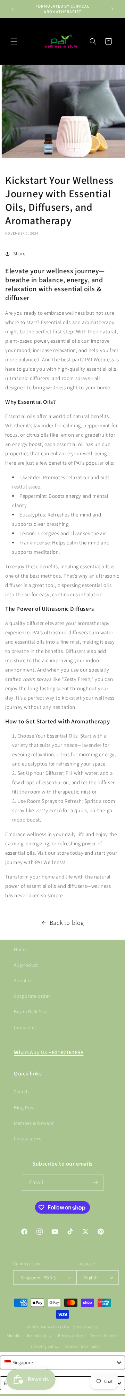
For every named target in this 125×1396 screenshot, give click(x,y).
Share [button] (19, 253)
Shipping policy (45, 1346)
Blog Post (24, 1107)
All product (26, 965)
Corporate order (32, 996)
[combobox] (62, 1362)
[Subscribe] (95, 1183)
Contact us (25, 1027)
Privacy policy (70, 1335)
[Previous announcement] (12, 9)
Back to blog (67, 923)
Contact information (83, 1346)
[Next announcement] (112, 9)
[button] (14, 41)
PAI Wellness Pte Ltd (58, 1326)
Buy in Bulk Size (31, 1011)
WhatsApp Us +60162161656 (48, 1052)
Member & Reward (34, 1123)
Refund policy (39, 1335)
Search (21, 1092)
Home (20, 949)
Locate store (27, 1139)
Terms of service (104, 1335)
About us (23, 980)
